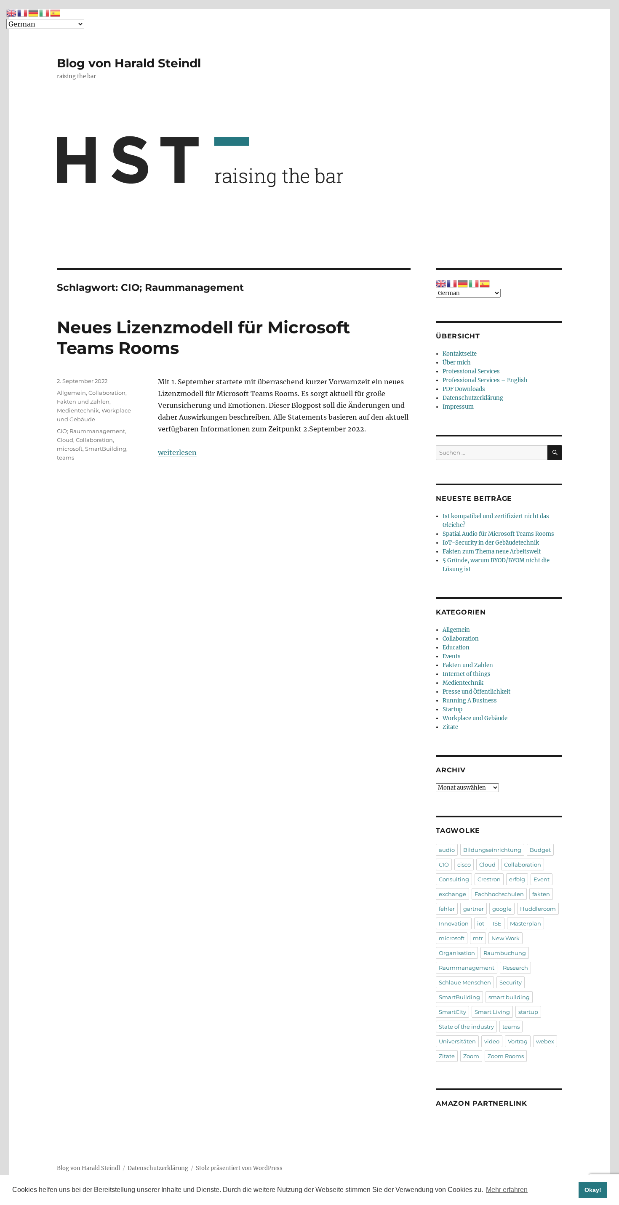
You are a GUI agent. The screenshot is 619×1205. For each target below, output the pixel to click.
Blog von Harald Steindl (129, 63)
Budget (540, 849)
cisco (464, 864)
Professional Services (471, 371)
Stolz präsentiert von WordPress (239, 1168)
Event (542, 879)
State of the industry (466, 1026)
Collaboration (106, 392)
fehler (447, 908)
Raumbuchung (504, 953)
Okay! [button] (592, 1189)
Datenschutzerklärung (473, 398)
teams (65, 457)
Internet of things (467, 674)
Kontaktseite (460, 353)
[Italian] (474, 283)
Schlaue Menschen (465, 982)
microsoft (70, 448)
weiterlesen (177, 452)
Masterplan (525, 923)
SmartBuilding (105, 448)
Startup (452, 709)
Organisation (457, 953)
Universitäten (457, 1041)
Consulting (454, 879)
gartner (473, 908)
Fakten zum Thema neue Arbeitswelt (492, 551)
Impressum (458, 406)
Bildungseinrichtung (492, 849)
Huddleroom (538, 908)
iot (480, 923)
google (502, 908)
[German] (463, 283)
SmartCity (452, 1011)
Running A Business (470, 700)
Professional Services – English (485, 380)
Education (456, 647)
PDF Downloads (464, 389)
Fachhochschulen (499, 894)
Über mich (457, 362)
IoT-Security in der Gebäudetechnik (491, 542)
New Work (505, 938)
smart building (509, 997)
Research (515, 967)
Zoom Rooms (506, 1056)
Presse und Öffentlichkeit (476, 691)
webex (545, 1041)
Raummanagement (466, 967)
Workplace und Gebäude (475, 718)
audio (447, 849)
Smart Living (492, 1011)
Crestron (489, 879)
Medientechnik (78, 410)
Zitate (450, 727)
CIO (444, 864)
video (491, 1041)
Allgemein (71, 392)
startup (528, 1011)
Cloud (65, 439)
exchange (452, 894)
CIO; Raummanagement (91, 431)
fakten (541, 894)
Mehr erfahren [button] (507, 1189)
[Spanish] (485, 283)
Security (510, 982)
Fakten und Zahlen (83, 401)
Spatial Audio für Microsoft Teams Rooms (498, 533)
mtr (478, 938)
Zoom (471, 1056)
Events (452, 656)
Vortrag (518, 1041)
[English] (441, 283)
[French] (452, 283)
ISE (497, 923)
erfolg (517, 879)
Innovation (454, 923)
